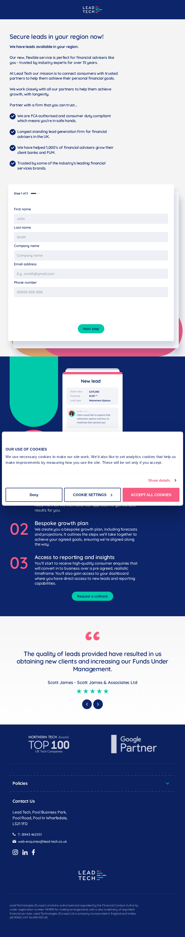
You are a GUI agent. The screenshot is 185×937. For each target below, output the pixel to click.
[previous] (87, 704)
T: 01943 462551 (30, 835)
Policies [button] (20, 783)
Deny (34, 494)
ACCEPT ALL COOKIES (151, 494)
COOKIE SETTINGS (89, 494)
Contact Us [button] (24, 800)
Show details (159, 480)
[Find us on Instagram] (15, 852)
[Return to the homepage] (92, 10)
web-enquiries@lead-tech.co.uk (42, 842)
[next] (98, 704)
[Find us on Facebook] (33, 852)
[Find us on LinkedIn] (25, 852)
